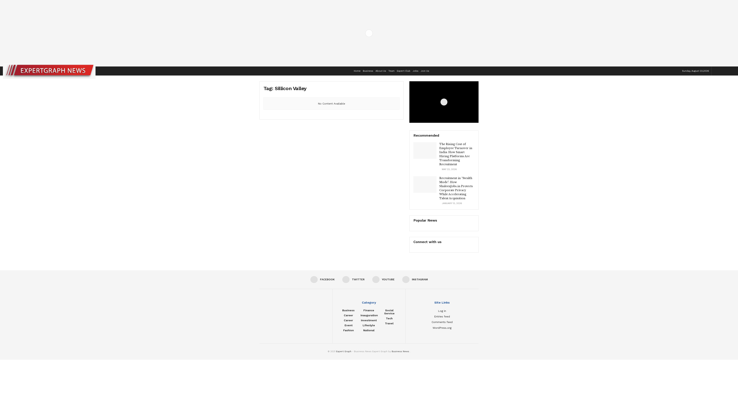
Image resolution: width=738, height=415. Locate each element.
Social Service (389, 312)
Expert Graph (343, 351)
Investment (369, 320)
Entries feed (442, 316)
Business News (401, 351)
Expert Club (403, 71)
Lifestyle (369, 325)
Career (348, 315)
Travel (389, 323)
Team (391, 71)
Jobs (415, 71)
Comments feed (442, 322)
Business (368, 71)
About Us (381, 71)
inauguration (369, 315)
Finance (368, 310)
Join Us (425, 71)
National (369, 330)
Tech (389, 318)
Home (357, 71)
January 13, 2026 (451, 203)
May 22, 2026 (449, 169)
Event (348, 325)
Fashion (348, 330)
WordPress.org (442, 327)
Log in (442, 310)
